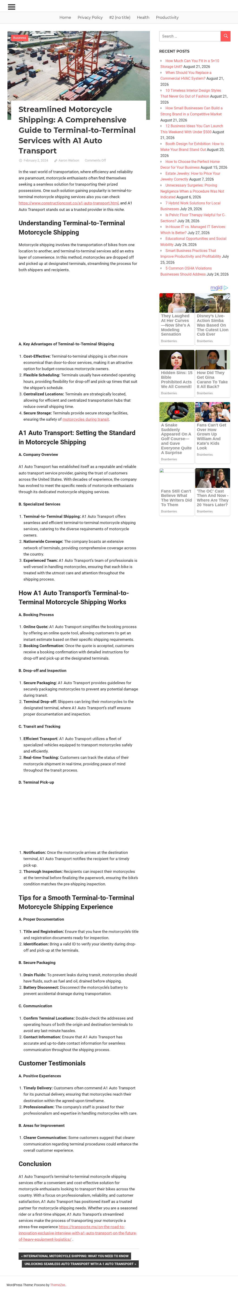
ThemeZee (57, 1285)
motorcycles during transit (86, 419)
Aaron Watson (69, 160)
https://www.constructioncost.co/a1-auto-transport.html (69, 203)
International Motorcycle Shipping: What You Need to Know (76, 1257)
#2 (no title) (119, 17)
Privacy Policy (90, 17)
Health (143, 17)
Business (19, 38)
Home (65, 17)
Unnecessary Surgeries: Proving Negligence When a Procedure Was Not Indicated (192, 191)
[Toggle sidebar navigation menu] (11, 7)
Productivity (167, 17)
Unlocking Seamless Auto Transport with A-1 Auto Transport (79, 1265)
